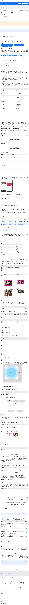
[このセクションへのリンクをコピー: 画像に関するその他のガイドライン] (13, 420)
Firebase (21, 581)
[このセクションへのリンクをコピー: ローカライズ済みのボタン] (10, 65)
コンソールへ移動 (25, 3)
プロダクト (4, 10)
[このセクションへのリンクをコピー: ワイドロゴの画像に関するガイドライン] (15, 386)
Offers (2, 3)
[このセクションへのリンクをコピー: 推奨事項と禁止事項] (8, 152)
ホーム (1, 10)
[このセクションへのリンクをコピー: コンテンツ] (5, 300)
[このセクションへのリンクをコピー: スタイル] (4, 121)
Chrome (2, 593)
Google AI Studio (22, 582)
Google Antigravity (22, 583)
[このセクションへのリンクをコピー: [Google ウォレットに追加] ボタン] (13, 36)
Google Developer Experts (4, 581)
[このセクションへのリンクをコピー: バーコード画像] (8, 440)
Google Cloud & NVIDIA (3, 583)
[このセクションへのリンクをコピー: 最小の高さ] (5, 143)
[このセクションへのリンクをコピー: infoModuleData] (7, 508)
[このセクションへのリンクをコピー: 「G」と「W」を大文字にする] (12, 198)
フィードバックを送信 (24, 12)
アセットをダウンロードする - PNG (6, 46)
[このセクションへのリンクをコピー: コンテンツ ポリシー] (10, 546)
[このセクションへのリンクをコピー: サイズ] (4, 114)
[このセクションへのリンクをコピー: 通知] (3, 317)
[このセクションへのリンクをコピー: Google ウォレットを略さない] (12, 204)
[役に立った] (26, 10)
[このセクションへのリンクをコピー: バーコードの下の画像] (9, 463)
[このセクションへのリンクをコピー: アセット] (5, 34)
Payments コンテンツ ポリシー (16, 548)
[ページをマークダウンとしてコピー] (16, 12)
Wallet (8, 0)
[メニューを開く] (1, 1)
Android (2, 592)
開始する (19, 3)
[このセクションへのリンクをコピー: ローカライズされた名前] (10, 81)
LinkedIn (11, 582)
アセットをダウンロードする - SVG (6, 55)
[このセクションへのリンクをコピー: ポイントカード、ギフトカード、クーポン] (16, 176)
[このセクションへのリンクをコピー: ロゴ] (3, 330)
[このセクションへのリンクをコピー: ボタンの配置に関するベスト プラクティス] (19, 171)
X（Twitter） (11, 583)
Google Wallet (8, 10)
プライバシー (5, 601)
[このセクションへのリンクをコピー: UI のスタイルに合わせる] (10, 207)
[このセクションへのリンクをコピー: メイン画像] (5, 258)
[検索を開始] (19, 0)
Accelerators (2, 582)
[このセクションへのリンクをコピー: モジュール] (6, 482)
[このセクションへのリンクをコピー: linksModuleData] (8, 516)
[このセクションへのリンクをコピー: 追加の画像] (6, 414)
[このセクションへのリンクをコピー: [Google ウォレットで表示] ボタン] (13, 48)
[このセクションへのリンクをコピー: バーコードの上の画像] (9, 444)
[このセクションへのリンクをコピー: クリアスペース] (7, 133)
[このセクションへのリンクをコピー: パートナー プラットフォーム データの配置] (19, 553)
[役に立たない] (27, 10)
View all (20, 587)
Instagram (11, 581)
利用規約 (2, 601)
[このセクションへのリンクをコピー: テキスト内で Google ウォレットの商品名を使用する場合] (25, 194)
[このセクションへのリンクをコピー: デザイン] (4, 216)
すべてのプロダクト (3, 598)
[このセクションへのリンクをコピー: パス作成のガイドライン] (11, 227)
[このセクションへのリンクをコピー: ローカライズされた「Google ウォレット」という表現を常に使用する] (25, 212)
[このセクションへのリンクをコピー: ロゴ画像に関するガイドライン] (12, 332)
